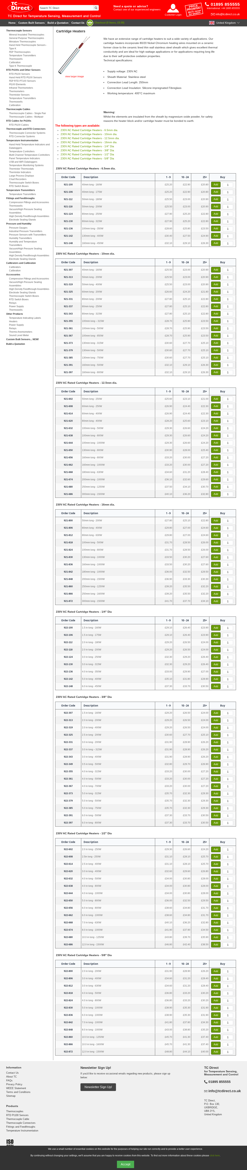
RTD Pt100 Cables (19, 125)
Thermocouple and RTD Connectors (26, 129)
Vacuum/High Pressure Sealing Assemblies (25, 211)
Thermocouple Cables (18, 109)
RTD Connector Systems (22, 136)
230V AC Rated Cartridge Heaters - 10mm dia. (89, 134)
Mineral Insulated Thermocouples (26, 34)
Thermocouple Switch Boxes (24, 182)
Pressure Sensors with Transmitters (27, 234)
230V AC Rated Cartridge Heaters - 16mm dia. (89, 142)
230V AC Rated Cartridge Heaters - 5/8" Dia (87, 158)
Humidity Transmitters (20, 238)
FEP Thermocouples (19, 52)
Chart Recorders (17, 179)
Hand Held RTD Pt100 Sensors (25, 77)
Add (216, 184)
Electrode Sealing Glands (22, 219)
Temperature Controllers (22, 151)
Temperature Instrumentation (22, 140)
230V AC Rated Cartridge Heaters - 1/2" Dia (87, 154)
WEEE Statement (16, 1088)
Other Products (14, 314)
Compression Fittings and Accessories (29, 202)
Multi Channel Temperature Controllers (29, 155)
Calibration (15, 62)
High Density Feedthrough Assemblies (29, 216)
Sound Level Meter (19, 335)
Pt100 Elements (17, 84)
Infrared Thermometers (21, 88)
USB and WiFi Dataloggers (23, 162)
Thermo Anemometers (20, 332)
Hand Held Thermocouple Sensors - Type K (28, 47)
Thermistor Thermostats (21, 168)
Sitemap (10, 1095)
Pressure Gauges (18, 227)
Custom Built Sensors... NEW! (22, 339)
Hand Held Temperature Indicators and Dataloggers (29, 146)
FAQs (9, 1080)
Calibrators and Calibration (21, 263)
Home (11, 22)
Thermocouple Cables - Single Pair (27, 113)
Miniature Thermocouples (22, 41)
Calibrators (15, 267)
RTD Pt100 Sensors (19, 74)
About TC (11, 1076)
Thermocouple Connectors (21, 1122)
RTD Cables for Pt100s (18, 120)
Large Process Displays (21, 175)
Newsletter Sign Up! (98, 1087)
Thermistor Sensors (19, 94)
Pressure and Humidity (18, 223)
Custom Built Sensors (31, 22)
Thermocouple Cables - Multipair (26, 116)
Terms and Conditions (18, 1092)
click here (215, 1155)
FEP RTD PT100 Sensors (22, 81)
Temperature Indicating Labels (25, 318)
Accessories (13, 274)
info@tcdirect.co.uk (228, 14)
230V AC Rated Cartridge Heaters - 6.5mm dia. (89, 130)
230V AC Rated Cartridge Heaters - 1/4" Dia (87, 146)
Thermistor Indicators (20, 172)
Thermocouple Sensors (19, 30)
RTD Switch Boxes (19, 186)
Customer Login (173, 14)
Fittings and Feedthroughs (20, 198)
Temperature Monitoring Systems (26, 165)
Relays (12, 303)
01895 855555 (219, 1082)
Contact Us (77, 22)
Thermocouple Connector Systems (27, 133)
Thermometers (16, 91)
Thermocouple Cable (17, 1119)
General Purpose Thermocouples (26, 38)
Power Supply (16, 306)
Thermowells (16, 59)
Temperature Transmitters (22, 55)
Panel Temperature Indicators (24, 158)
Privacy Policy (14, 1084)
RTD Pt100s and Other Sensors (23, 70)
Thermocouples (14, 1111)
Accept (125, 1164)
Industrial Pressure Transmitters (25, 231)
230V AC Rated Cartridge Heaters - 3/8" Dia (87, 150)
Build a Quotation (58, 22)
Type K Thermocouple (20, 66)
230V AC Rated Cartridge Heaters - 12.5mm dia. (90, 138)
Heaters (13, 321)
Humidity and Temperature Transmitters (23, 243)
